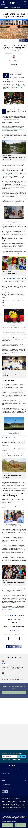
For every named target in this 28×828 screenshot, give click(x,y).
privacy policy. (17, 759)
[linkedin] (6, 791)
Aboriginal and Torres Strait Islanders (14, 626)
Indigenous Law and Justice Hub (17, 599)
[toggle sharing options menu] (26, 40)
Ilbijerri (17, 548)
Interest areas (6, 773)
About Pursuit (6, 784)
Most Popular (5, 7)
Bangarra (4, 549)
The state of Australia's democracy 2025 (14, 634)
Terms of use (20, 615)
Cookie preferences (20, 825)
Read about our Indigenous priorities (12, 810)
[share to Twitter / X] (10, 646)
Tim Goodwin (9, 53)
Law (19, 619)
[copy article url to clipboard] (20, 646)
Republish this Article (10, 615)
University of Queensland (7, 173)
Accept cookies (7, 825)
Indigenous (14, 622)
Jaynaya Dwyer (11, 602)
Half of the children (17, 129)
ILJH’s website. (20, 606)
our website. (8, 609)
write (20, 177)
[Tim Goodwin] (14, 57)
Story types (5, 780)
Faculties (4, 776)
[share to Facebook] (7, 646)
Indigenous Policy (14, 638)
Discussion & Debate (15, 7)
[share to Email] (17, 646)
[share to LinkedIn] (14, 646)
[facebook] (3, 791)
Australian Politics (14, 630)
